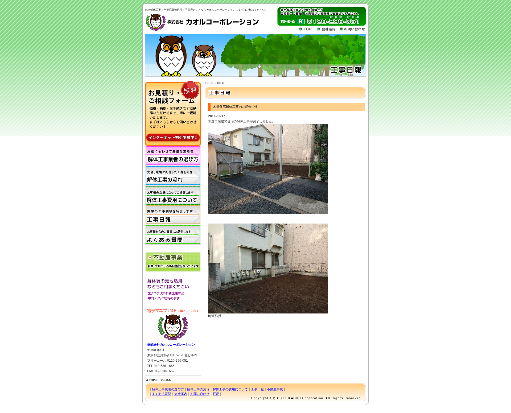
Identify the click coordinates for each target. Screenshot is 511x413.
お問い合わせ (199, 394)
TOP (208, 82)
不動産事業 (275, 389)
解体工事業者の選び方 (168, 389)
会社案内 (180, 394)
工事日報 (257, 389)
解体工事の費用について (230, 389)
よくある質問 (161, 394)
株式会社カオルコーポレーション (171, 344)
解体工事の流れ (198, 389)
